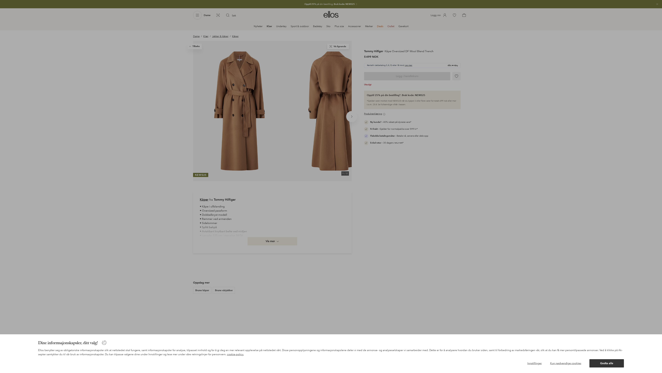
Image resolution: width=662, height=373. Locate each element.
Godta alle (606, 363)
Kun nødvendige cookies (565, 363)
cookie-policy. (235, 354)
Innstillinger (534, 363)
